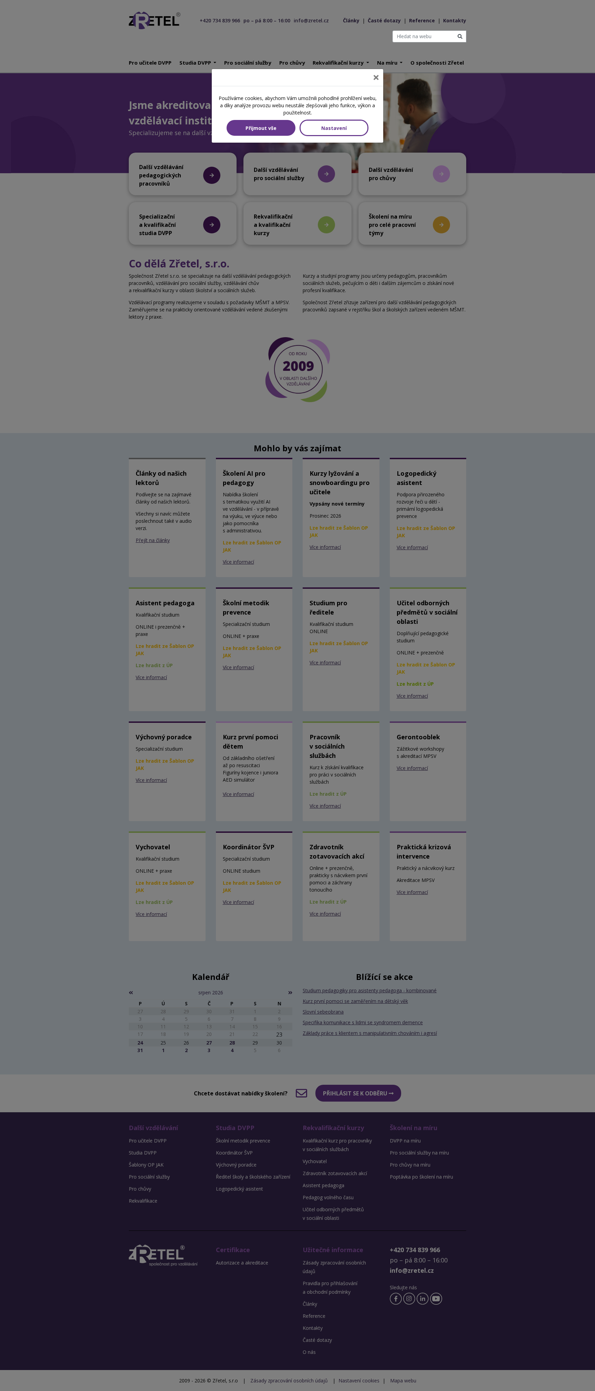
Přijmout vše (261, 128)
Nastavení (334, 128)
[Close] (376, 77)
